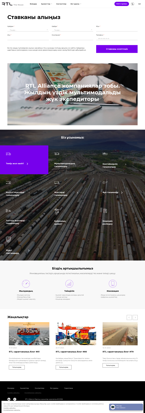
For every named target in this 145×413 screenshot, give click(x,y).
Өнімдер (33, 4)
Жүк (97, 26)
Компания (56, 35)
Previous (129, 317)
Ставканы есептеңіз (117, 49)
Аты (8, 35)
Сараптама (68, 388)
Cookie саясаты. (13, 393)
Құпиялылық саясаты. (33, 393)
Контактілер (61, 4)
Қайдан (10, 26)
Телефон (99, 35)
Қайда (54, 26)
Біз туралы (75, 4)
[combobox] (28, 29)
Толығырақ (16, 367)
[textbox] (28, 30)
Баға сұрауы (121, 4)
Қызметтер (45, 4)
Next (135, 317)
